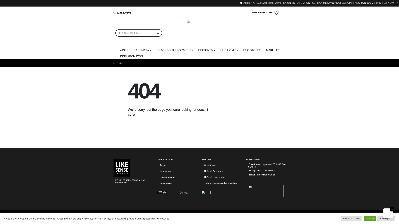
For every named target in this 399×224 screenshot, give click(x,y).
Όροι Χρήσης (210, 165)
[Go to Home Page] (114, 63)
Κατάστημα (165, 171)
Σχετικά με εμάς (167, 177)
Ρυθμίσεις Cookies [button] (351, 218)
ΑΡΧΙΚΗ (125, 50)
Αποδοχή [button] (370, 218)
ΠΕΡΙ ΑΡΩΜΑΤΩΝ (131, 56)
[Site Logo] (199, 33)
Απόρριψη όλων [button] (386, 218)
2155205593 (124, 12)
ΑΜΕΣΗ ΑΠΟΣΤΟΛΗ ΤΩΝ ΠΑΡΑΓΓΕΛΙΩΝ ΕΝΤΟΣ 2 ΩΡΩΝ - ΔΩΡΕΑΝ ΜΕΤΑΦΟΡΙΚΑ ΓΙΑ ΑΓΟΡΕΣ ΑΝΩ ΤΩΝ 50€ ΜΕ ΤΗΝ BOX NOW (314, 3)
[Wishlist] (276, 13)
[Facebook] (138, 13)
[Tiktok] (148, 13)
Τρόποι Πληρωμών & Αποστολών (220, 183)
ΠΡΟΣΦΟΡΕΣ (252, 50)
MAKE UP (272, 50)
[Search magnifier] (158, 33)
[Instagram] (143, 13)
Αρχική (163, 165)
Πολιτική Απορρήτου (214, 171)
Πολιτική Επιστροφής (214, 177)
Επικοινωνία (166, 183)
